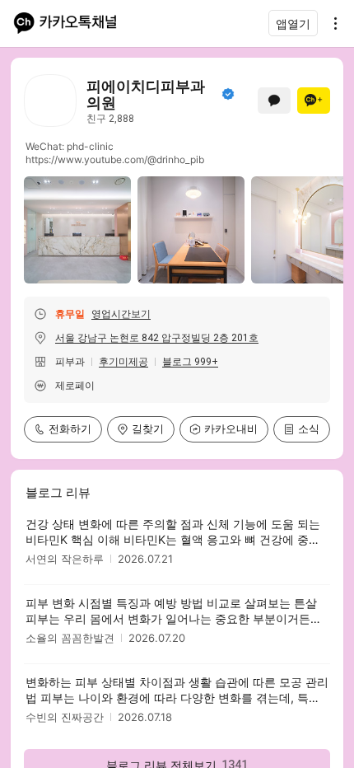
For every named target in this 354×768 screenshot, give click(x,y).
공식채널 (228, 94)
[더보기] (331, 23)
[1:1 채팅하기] (274, 100)
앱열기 (293, 23)
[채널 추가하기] (313, 100)
